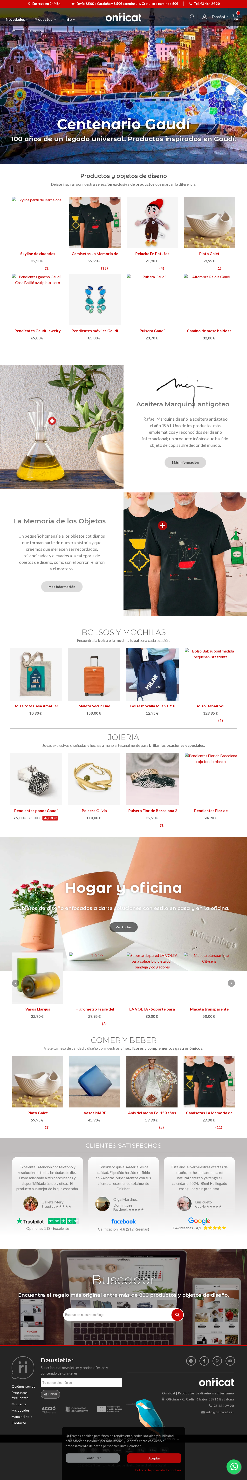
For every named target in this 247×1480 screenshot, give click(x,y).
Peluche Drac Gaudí (209, 330)
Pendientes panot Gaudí (35, 810)
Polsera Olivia (94, 810)
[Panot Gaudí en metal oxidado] (94, 299)
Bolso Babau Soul (210, 705)
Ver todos (124, 927)
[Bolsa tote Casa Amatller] (36, 674)
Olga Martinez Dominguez (125, 1202)
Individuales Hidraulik (152, 1009)
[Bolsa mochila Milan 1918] (152, 674)
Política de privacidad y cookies (158, 1470)
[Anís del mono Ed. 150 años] (152, 1081)
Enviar (52, 1394)
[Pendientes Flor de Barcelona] (211, 779)
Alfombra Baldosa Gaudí (38, 330)
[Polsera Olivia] (94, 779)
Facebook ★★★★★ (128, 1209)
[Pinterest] (217, 1361)
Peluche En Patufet (152, 253)
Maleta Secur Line (94, 705)
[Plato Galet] (209, 222)
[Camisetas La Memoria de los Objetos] (94, 222)
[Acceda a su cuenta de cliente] (204, 17)
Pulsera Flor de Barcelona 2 (152, 810)
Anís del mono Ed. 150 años (152, 1112)
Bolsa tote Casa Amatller (36, 705)
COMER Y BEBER (124, 1040)
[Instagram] (191, 1361)
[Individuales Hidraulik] (152, 978)
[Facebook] (204, 1361)
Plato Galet (209, 253)
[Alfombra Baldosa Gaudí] (37, 299)
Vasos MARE (95, 1112)
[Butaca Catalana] (94, 978)
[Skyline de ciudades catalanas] (37, 222)
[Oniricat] (123, 17)
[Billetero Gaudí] (152, 299)
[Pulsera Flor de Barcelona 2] (152, 779)
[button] (231, 983)
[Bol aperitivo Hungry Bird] (209, 978)
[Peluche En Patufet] (152, 222)
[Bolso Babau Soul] (211, 674)
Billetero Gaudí (152, 330)
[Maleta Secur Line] (94, 674)
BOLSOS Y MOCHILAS (124, 632)
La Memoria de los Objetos (59, 521)
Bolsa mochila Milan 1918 (152, 705)
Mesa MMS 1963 (37, 1009)
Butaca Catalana (95, 1009)
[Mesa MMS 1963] (37, 978)
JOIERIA (123, 737)
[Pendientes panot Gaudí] (36, 779)
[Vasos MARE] (94, 1081)
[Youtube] (230, 1361)
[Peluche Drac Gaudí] (209, 299)
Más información (185, 462)
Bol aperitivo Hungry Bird (209, 1009)
